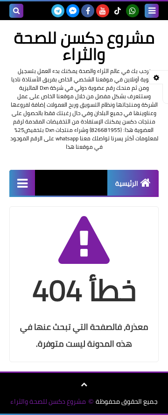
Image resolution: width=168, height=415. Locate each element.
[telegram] (57, 10)
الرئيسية (126, 183)
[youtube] (102, 10)
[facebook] (87, 10)
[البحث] (16, 11)
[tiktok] (117, 10)
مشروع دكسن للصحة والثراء (48, 402)
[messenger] (72, 10)
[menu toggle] (152, 11)
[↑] (84, 385)
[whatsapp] (132, 10)
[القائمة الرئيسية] (22, 183)
